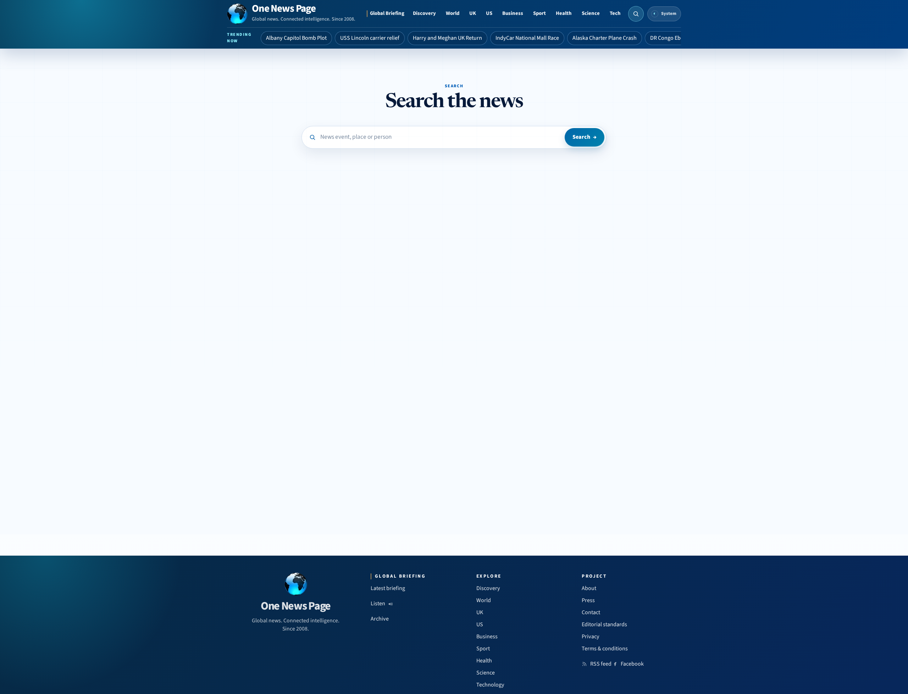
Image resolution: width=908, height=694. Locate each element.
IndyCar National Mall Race (527, 38)
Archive (380, 619)
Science (591, 13)
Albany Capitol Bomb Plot (296, 38)
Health (564, 13)
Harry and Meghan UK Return (447, 38)
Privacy (590, 636)
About (589, 588)
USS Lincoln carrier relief (369, 38)
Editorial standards (604, 624)
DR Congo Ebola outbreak (680, 38)
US (489, 13)
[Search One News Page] (636, 14)
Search (584, 137)
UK (472, 13)
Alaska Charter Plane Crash (604, 38)
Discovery (424, 13)
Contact (591, 612)
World (452, 13)
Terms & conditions (605, 648)
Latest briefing (388, 588)
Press (588, 600)
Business (512, 13)
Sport (539, 13)
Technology (490, 685)
